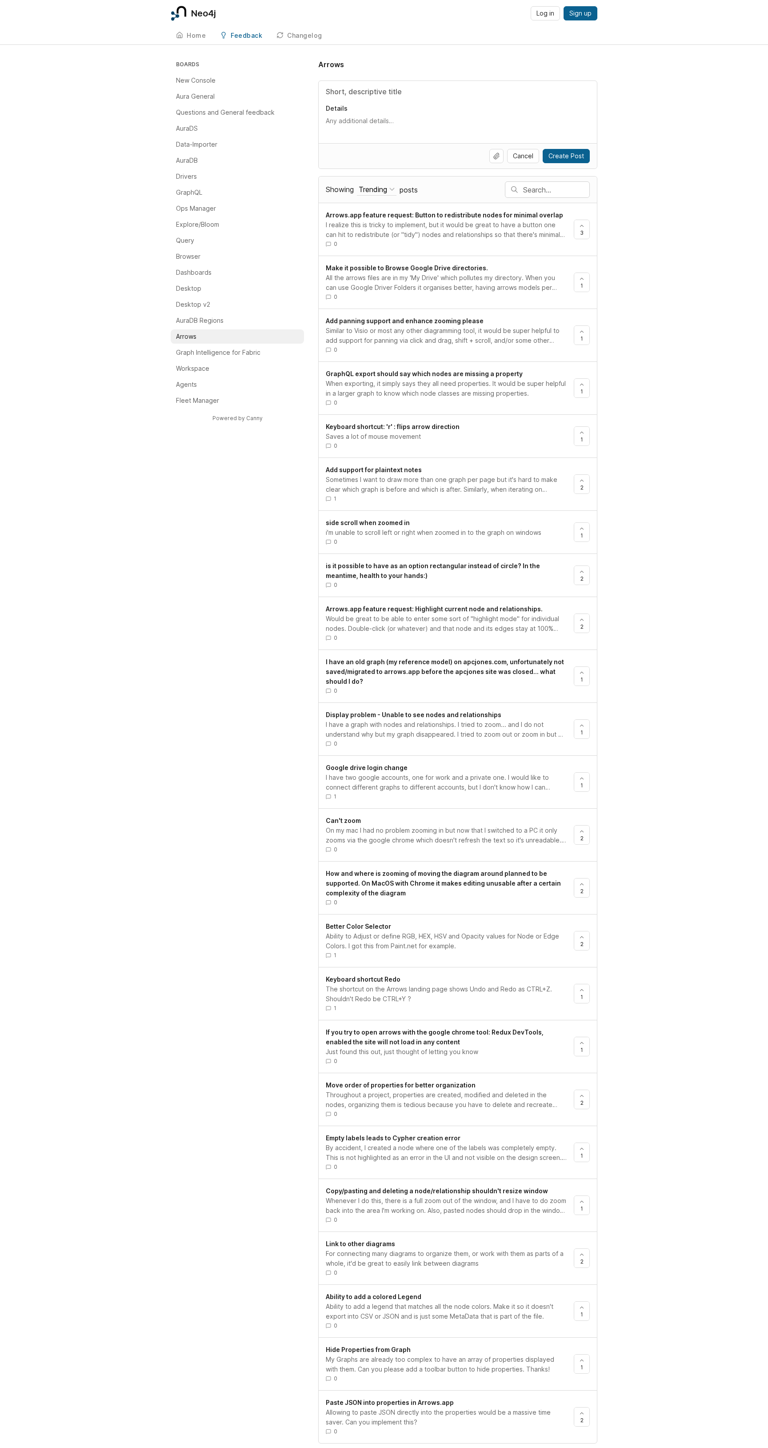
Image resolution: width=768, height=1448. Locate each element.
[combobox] (376, 190)
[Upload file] (496, 156)
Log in (545, 13)
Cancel (523, 156)
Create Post (566, 156)
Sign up (580, 13)
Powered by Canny (237, 418)
